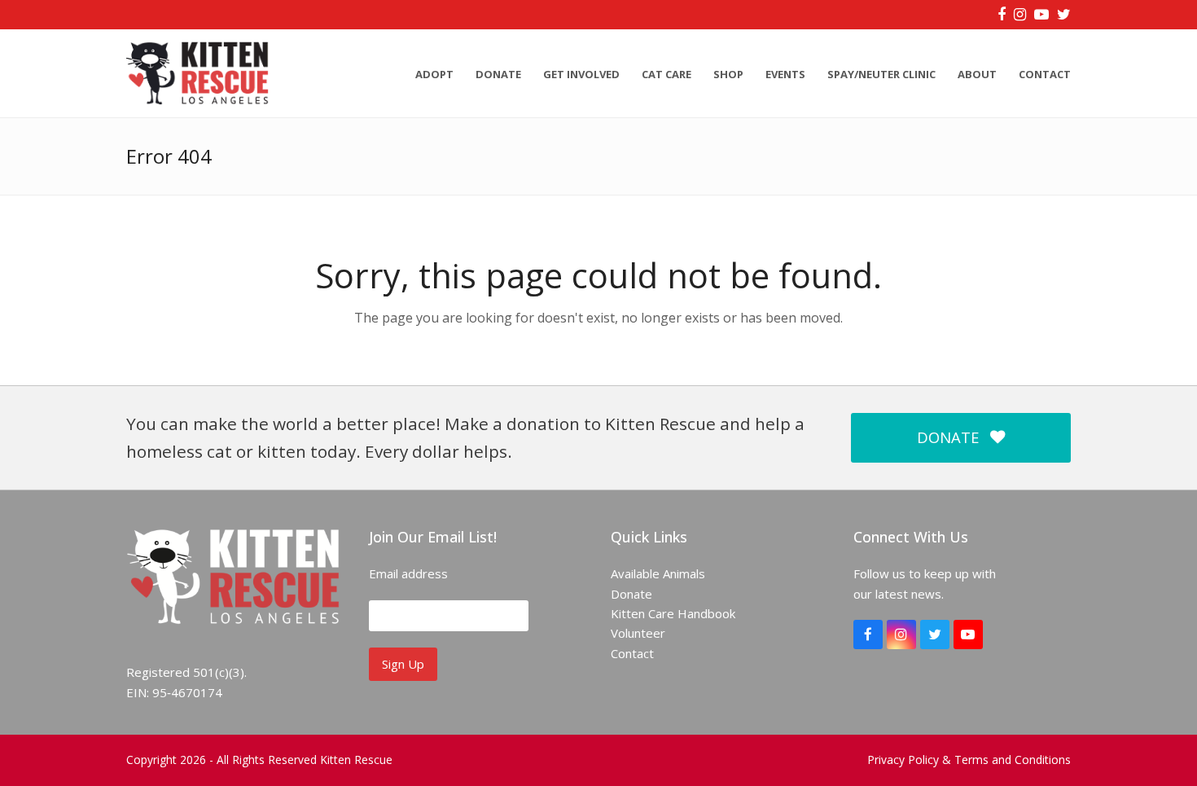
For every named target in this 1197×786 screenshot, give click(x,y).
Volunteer (638, 633)
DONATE (948, 437)
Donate (631, 594)
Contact (632, 653)
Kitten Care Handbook (673, 613)
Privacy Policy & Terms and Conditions (969, 759)
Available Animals (658, 573)
